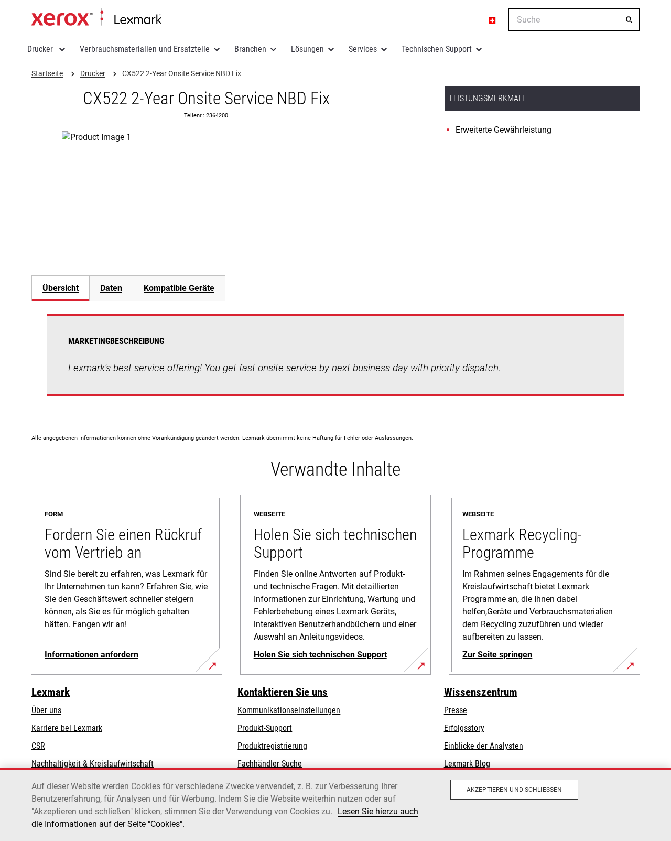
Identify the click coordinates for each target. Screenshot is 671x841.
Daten (111, 288)
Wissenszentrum (480, 692)
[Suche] (629, 20)
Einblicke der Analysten (483, 746)
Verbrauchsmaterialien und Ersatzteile (145, 49)
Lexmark (50, 692)
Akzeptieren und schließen (514, 789)
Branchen (250, 49)
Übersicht (60, 288)
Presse (455, 710)
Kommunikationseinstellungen (288, 710)
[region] (335, 804)
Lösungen (307, 49)
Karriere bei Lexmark (66, 728)
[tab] (60, 288)
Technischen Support (437, 49)
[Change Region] (492, 19)
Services (363, 49)
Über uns (46, 710)
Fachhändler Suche (269, 764)
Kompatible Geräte (179, 288)
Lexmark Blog (467, 764)
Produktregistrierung (272, 746)
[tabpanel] (335, 361)
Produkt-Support (264, 728)
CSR (38, 746)
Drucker (41, 49)
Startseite (96, 17)
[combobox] (574, 19)
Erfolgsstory (464, 728)
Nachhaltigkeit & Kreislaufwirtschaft (92, 764)
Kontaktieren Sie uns (282, 692)
